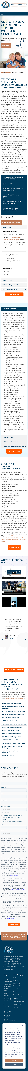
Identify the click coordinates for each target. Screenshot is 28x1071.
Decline (14, 1064)
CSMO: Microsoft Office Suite (11, 703)
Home (2, 72)
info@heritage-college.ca (11, 240)
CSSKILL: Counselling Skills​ (10, 718)
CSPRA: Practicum (8, 756)
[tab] (14, 309)
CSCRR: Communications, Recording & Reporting (14, 707)
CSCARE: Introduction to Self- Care (13, 714)
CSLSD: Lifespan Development (12, 727)
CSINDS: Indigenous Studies (11, 730)
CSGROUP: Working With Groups (12, 740)
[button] (2, 14)
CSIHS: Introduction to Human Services (14, 724)
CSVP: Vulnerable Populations (11, 737)
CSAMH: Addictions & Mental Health (14, 743)
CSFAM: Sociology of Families (11, 733)
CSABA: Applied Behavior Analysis (13, 721)
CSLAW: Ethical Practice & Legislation (14, 711)
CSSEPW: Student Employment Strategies (12, 751)
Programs (8, 72)
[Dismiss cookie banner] (22, 1026)
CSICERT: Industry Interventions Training (12, 747)
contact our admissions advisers (14, 698)
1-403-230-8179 (15, 237)
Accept (14, 1060)
